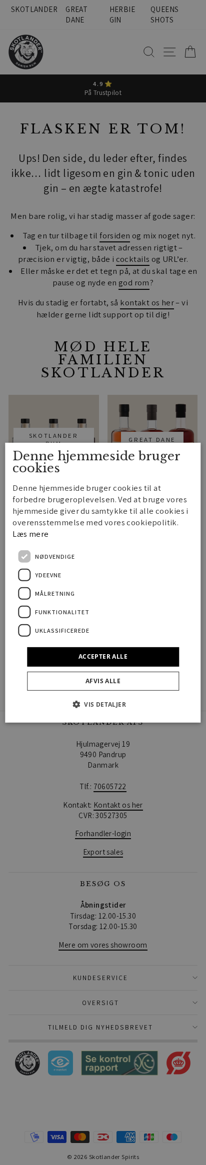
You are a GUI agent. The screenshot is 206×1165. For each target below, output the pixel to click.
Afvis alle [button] (103, 681)
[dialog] (102, 582)
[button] (103, 704)
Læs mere (30, 533)
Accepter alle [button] (103, 656)
